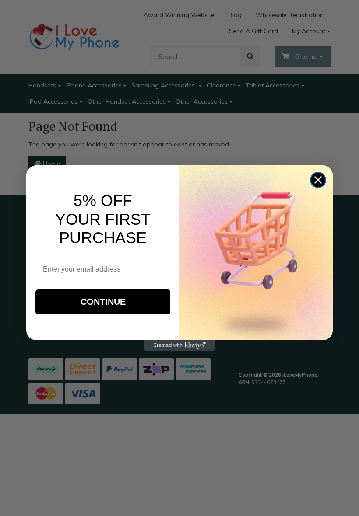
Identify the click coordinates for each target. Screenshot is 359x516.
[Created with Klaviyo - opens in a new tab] (179, 345)
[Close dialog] (318, 180)
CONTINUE (103, 302)
